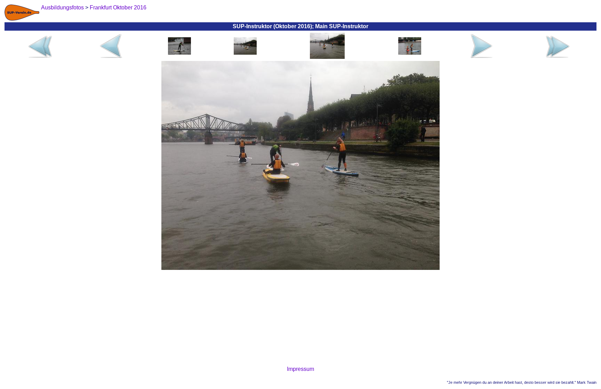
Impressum (300, 369)
